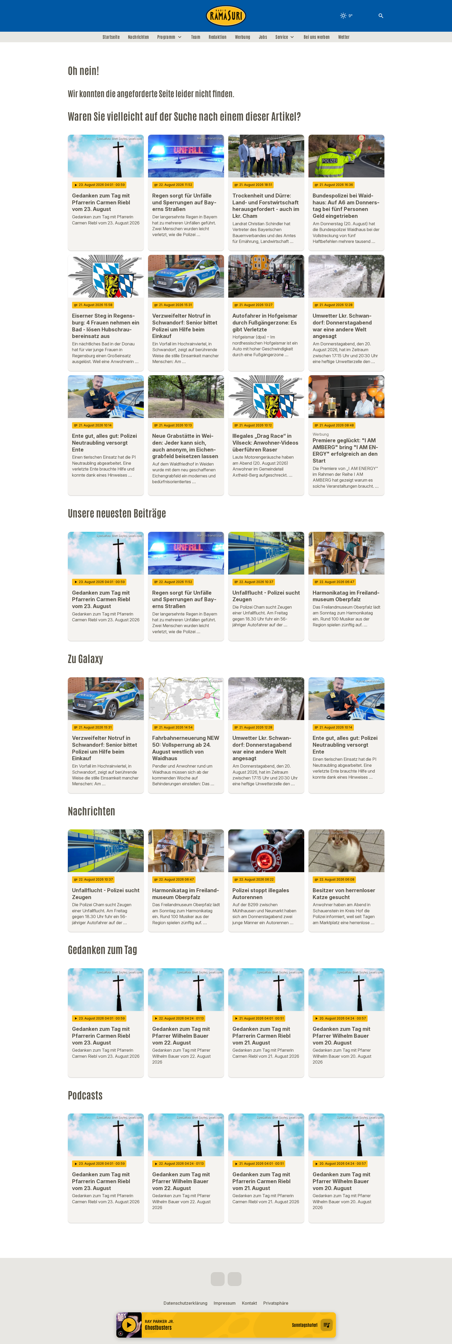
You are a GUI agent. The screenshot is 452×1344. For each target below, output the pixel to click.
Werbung (242, 37)
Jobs (263, 37)
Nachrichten (138, 37)
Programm (166, 37)
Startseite (111, 37)
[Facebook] (73, 16)
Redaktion (218, 37)
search (381, 16)
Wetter (343, 37)
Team (196, 37)
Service (281, 37)
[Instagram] (83, 16)
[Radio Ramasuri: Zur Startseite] (226, 15)
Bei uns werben (317, 37)
